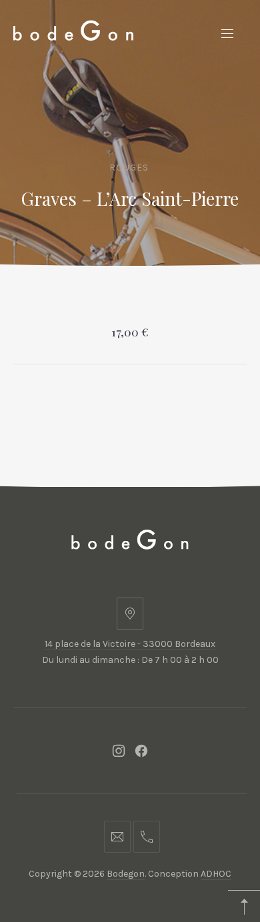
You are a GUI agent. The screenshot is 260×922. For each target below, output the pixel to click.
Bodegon (126, 873)
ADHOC (216, 873)
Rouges (129, 167)
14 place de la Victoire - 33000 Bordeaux (130, 644)
